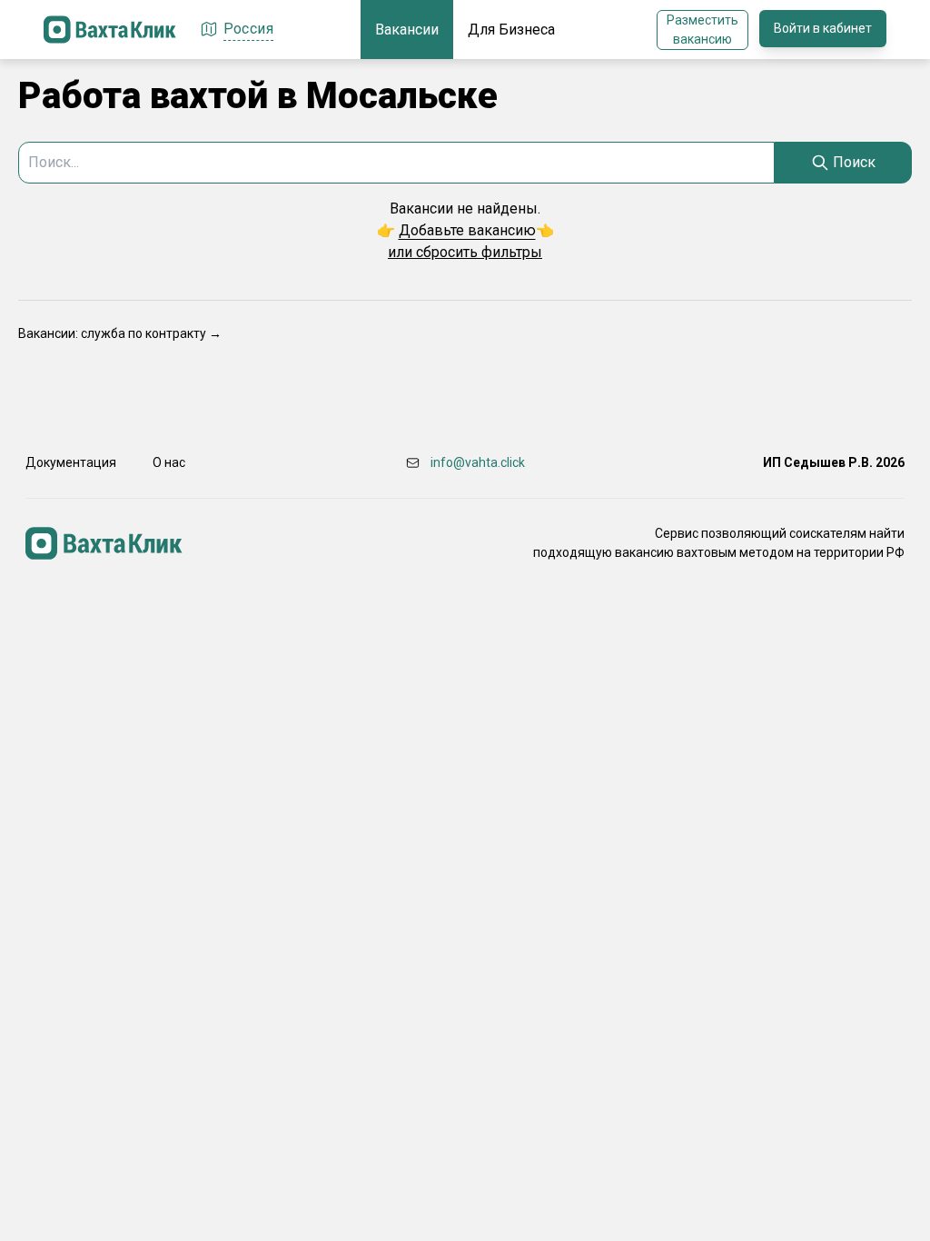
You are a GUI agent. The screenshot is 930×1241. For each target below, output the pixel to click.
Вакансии (407, 29)
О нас (169, 462)
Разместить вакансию (702, 29)
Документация (70, 462)
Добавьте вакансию (467, 230)
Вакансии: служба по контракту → (120, 333)
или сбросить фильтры (465, 252)
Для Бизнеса (511, 29)
